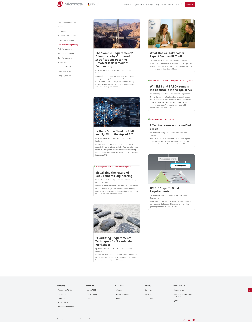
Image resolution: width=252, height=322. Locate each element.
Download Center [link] (122, 294)
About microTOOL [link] (65, 290)
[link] (70, 4)
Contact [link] (170, 5)
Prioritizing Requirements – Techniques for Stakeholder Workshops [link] (114, 241)
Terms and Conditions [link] (66, 306)
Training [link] (149, 5)
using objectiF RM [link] (64, 71)
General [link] (61, 27)
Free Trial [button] (189, 4)
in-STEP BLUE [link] (92, 298)
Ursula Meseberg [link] (104, 70)
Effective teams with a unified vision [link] (170, 126)
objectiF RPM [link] (92, 294)
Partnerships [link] (179, 290)
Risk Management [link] (65, 49)
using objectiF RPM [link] (65, 76)
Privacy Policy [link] (63, 302)
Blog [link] (157, 5)
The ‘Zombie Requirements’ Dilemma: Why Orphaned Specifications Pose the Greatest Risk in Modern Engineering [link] (114, 59)
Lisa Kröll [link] (101, 180)
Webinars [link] (148, 294)
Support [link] (163, 5)
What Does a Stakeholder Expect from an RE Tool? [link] (167, 54)
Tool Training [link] (150, 298)
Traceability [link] (62, 62)
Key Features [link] (138, 5)
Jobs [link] (176, 301)
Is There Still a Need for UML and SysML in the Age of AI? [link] (114, 132)
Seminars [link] (148, 290)
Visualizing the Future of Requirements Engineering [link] (113, 174)
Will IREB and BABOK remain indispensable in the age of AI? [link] (171, 88)
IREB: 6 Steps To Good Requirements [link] (164, 189)
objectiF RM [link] (91, 290)
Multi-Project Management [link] (68, 36)
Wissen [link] (119, 290)
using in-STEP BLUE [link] (65, 67)
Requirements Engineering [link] (68, 45)
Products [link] (126, 5)
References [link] (62, 294)
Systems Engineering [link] (66, 53)
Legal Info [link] (61, 298)
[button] (184, 320)
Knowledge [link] (62, 31)
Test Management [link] (65, 58)
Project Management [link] (66, 40)
